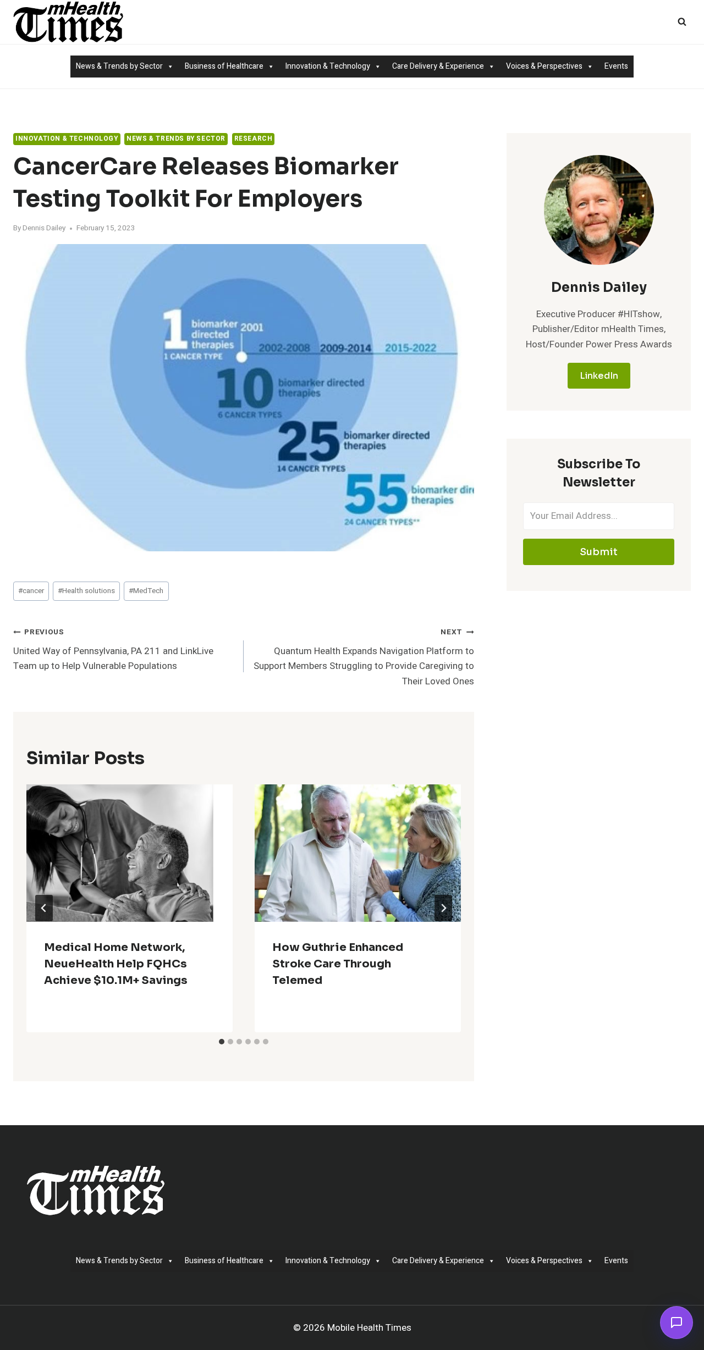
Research (253, 138)
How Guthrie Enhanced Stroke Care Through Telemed (337, 963)
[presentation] (129, 853)
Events (616, 66)
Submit (599, 552)
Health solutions (86, 590)
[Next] (443, 908)
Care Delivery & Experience (438, 66)
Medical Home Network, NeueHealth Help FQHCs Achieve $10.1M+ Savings (116, 963)
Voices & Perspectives (544, 66)
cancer (31, 590)
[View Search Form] (682, 22)
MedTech (146, 590)
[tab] (221, 1041)
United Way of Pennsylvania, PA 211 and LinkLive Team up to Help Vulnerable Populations (113, 650)
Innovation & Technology (327, 66)
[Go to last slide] (44, 908)
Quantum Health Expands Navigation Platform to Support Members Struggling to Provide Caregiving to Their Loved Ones (364, 657)
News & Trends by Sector (119, 66)
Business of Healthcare (224, 66)
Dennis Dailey (44, 228)
